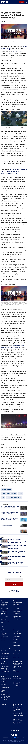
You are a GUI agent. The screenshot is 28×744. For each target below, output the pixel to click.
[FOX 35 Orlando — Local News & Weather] (5, 2)
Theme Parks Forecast (18, 610)
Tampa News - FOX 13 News (18, 667)
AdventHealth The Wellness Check (17, 637)
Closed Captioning (5, 697)
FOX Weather (16, 614)
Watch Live (22, 2)
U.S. (3, 497)
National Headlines (5, 607)
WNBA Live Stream (17, 722)
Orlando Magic (16, 653)
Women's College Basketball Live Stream (18, 720)
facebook (9, 731)
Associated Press (14, 20)
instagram (14, 731)
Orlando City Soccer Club (17, 655)
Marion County (4, 613)
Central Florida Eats (5, 673)
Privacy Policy (15, 590)
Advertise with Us (4, 693)
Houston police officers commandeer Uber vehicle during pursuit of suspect (10, 507)
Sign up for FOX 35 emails (5, 688)
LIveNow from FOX (5, 671)
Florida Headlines (4, 602)
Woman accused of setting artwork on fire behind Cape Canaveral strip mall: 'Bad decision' (17, 547)
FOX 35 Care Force (17, 633)
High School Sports (17, 657)
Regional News (17, 661)
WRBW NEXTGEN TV (5, 694)
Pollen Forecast (16, 613)
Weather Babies (16, 635)
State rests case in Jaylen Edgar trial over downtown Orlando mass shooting (9, 519)
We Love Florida (16, 631)
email (19, 731)
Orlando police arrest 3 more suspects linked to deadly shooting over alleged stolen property (17, 541)
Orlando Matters (4, 668)
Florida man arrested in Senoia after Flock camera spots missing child (10, 525)
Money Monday (16, 645)
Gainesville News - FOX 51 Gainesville (18, 664)
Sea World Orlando (5, 656)
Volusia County (4, 619)
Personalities (3, 682)
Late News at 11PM (5, 669)
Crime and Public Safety (9, 493)
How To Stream (4, 663)
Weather (15, 601)
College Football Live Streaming (17, 710)
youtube (16, 731)
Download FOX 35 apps (5, 691)
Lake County (3, 611)
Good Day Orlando (5, 666)
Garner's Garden (16, 640)
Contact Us (3, 681)
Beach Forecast (16, 611)
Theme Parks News (5, 653)
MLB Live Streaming (17, 712)
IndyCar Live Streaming (18, 715)
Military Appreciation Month (5, 624)
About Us (3, 676)
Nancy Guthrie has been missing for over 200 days (10, 530)
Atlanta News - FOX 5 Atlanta (17, 669)
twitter (11, 731)
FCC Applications (4, 701)
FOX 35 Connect (16, 685)
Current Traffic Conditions (4, 634)
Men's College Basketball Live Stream (18, 717)
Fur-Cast (15, 642)
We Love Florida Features (4, 651)
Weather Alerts (16, 604)
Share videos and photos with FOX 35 (17, 683)
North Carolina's (17, 51)
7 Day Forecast (16, 608)
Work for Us (3, 684)
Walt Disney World (5, 655)
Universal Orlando (5, 658)
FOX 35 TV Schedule (5, 665)
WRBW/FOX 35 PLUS (5, 696)
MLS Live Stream (16, 723)
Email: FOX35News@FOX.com (18, 680)
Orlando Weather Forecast (16, 606)
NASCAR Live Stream (17, 713)
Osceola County (4, 616)
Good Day (16, 630)
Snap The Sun (16, 619)
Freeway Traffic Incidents (4, 637)
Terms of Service (15, 591)
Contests (3, 704)
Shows (3, 661)
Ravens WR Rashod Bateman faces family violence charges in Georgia (9, 513)
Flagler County (4, 610)
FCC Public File (4, 699)
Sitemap (2, 626)
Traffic (3, 630)
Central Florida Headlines (4, 605)
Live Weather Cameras (18, 602)
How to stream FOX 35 (6, 678)
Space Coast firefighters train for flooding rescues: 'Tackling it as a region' (16, 558)
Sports (15, 649)
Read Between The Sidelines (17, 651)
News (20, 493)
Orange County (4, 614)
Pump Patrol (3, 631)
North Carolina (21, 20)
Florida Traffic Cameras (4, 639)
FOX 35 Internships (5, 686)
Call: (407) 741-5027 (17, 678)
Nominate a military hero (5, 621)
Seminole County (4, 618)
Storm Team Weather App (17, 617)
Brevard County (4, 608)
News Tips (16, 676)
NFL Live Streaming (17, 707)
